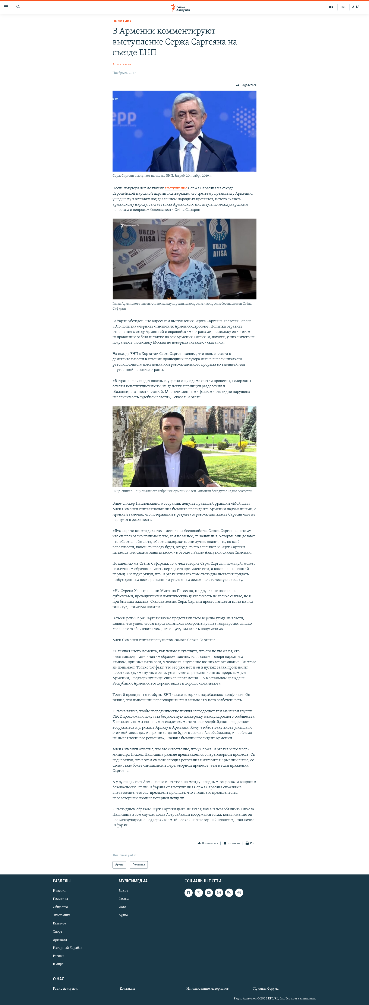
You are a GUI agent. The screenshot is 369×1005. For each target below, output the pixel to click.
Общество (60, 907)
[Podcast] (239, 893)
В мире (58, 964)
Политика (122, 21)
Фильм (124, 899)
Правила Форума (266, 988)
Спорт (57, 931)
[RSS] (229, 893)
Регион (58, 956)
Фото (122, 907)
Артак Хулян (122, 64)
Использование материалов (207, 988)
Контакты (127, 988)
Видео (123, 891)
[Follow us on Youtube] (209, 893)
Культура (59, 923)
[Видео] (331, 7)
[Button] (246, 85)
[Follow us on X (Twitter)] (199, 893)
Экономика (62, 915)
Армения (60, 940)
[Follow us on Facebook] (188, 893)
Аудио (123, 915)
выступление (176, 188)
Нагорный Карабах (67, 948)
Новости (59, 891)
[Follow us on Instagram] (219, 893)
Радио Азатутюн (65, 988)
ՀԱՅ (356, 7)
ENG (343, 7)
